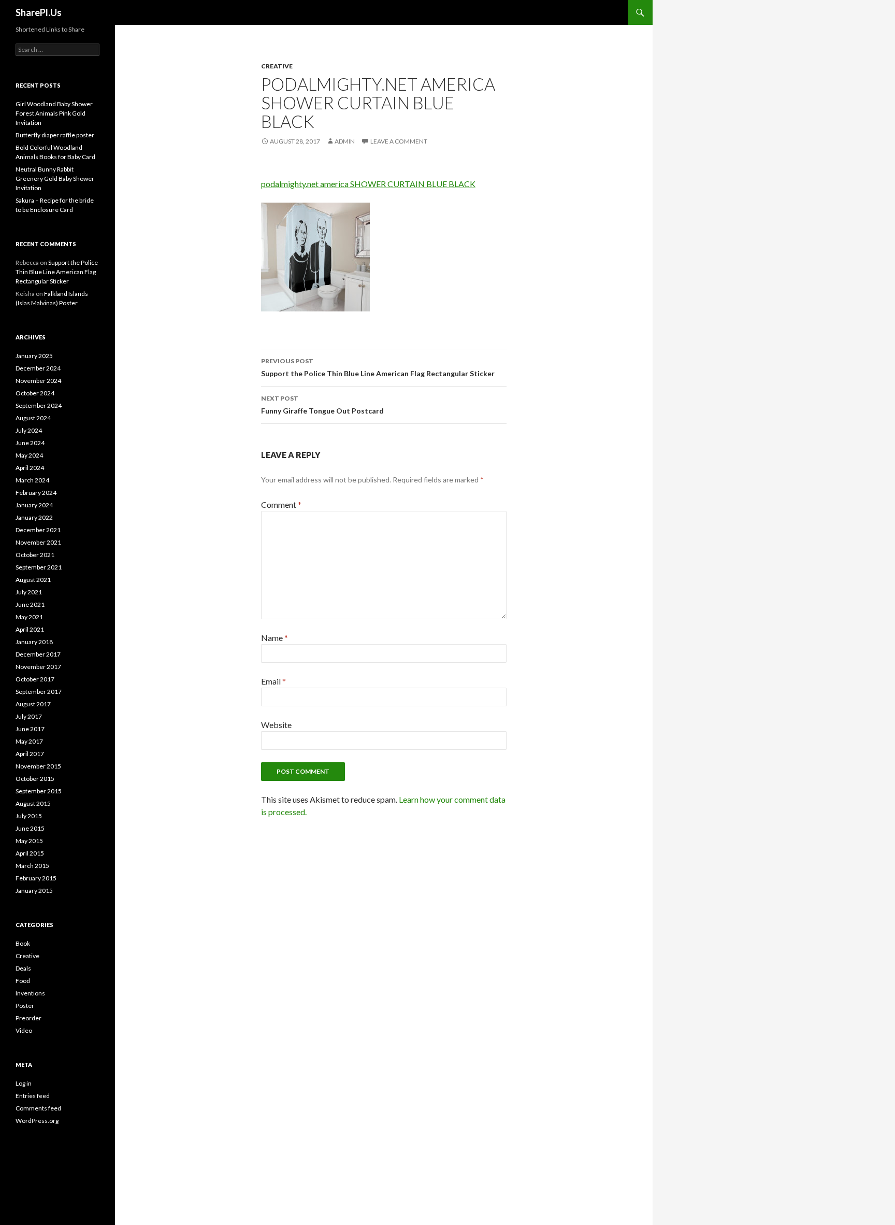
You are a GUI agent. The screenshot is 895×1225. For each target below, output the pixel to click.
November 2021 (38, 542)
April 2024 (30, 468)
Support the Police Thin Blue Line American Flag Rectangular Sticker (378, 367)
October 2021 (35, 555)
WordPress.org (37, 1120)
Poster (25, 1005)
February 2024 (36, 492)
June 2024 (30, 443)
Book (23, 943)
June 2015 (30, 828)
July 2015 (29, 816)
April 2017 (30, 754)
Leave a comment (398, 141)
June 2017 (30, 729)
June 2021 (30, 604)
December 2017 (38, 654)
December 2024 (38, 368)
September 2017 (39, 691)
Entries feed (33, 1096)
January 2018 (34, 642)
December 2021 (38, 530)
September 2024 (39, 405)
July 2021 (29, 592)
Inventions (30, 993)
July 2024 (29, 430)
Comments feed (38, 1108)
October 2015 (35, 778)
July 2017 (29, 716)
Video (24, 1030)
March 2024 (32, 480)
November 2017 (38, 667)
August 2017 (33, 704)
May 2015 (29, 841)
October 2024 (35, 393)
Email (273, 681)
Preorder (28, 1018)
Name (274, 638)
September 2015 (39, 791)
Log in (24, 1083)
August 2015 (33, 803)
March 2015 (32, 866)
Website (276, 725)
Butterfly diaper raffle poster (55, 135)
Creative (277, 66)
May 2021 (29, 617)
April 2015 (30, 853)
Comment (281, 504)
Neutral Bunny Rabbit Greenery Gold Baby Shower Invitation (55, 178)
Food (23, 981)
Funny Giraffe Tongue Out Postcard (322, 404)
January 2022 (34, 517)
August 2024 (33, 418)
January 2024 (34, 505)
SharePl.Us (39, 12)
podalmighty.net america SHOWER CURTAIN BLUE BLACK (368, 184)
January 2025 (34, 356)
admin (345, 141)
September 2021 (39, 567)
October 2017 (35, 679)
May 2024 (29, 455)
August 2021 (33, 579)
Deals (23, 968)
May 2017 (29, 741)
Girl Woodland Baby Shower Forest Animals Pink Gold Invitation (54, 113)
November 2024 (38, 380)
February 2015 (36, 878)
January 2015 (34, 890)
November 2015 (38, 766)
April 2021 (30, 629)
